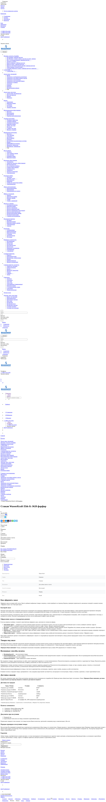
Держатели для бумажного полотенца (11, 485)
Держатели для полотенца (7, 479)
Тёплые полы (4, 467)
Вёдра (2, 481)
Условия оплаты (5, 769)
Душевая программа (6, 463)
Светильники (4, 499)
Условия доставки (5, 771)
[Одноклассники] (4, 521)
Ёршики (3, 492)
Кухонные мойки (5, 470)
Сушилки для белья (6, 494)
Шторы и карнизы (5, 490)
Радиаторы (3, 449)
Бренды (3, 753)
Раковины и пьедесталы (7, 444)
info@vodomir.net (5, 37)
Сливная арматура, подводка (8, 451)
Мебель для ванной (6, 448)
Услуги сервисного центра (11, 11)
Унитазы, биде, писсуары (7, 462)
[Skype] (15, 521)
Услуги (2, 754)
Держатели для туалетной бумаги (9, 483)
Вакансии (6, 20)
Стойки (3, 476)
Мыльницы (4, 474)
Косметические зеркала (7, 487)
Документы (7, 19)
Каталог (3, 750)
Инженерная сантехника (7, 446)
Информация (4, 764)
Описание (6, 565)
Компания (3, 756)
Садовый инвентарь (6, 452)
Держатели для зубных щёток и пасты (11, 477)
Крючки (3, 498)
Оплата (6, 568)
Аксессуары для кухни (7, 458)
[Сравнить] (4, 517)
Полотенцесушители (6, 466)
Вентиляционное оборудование (9, 456)
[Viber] (10, 521)
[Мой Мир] (6, 521)
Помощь (3, 767)
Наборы (3, 488)
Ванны (2, 469)
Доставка (6, 569)
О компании (7, 16)
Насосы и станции (5, 453)
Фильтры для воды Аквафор (8, 442)
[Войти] (1, 377)
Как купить (7, 567)
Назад (9, 394)
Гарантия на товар (5, 772)
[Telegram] (17, 521)
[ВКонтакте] (1, 521)
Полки (2, 495)
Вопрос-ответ (4, 774)
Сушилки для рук (5, 480)
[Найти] (2, 320)
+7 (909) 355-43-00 (5, 31)
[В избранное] (4, 515)
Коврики (3, 491)
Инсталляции (4, 459)
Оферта (3, 797)
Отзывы (6, 17)
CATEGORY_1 (5, 445)
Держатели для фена (6, 484)
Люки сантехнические (6, 465)
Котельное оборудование (7, 455)
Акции (2, 751)
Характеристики (8, 564)
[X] (8, 521)
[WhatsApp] (12, 521)
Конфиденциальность (6, 795)
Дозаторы (3, 497)
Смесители (3, 460)
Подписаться (4, 746)
